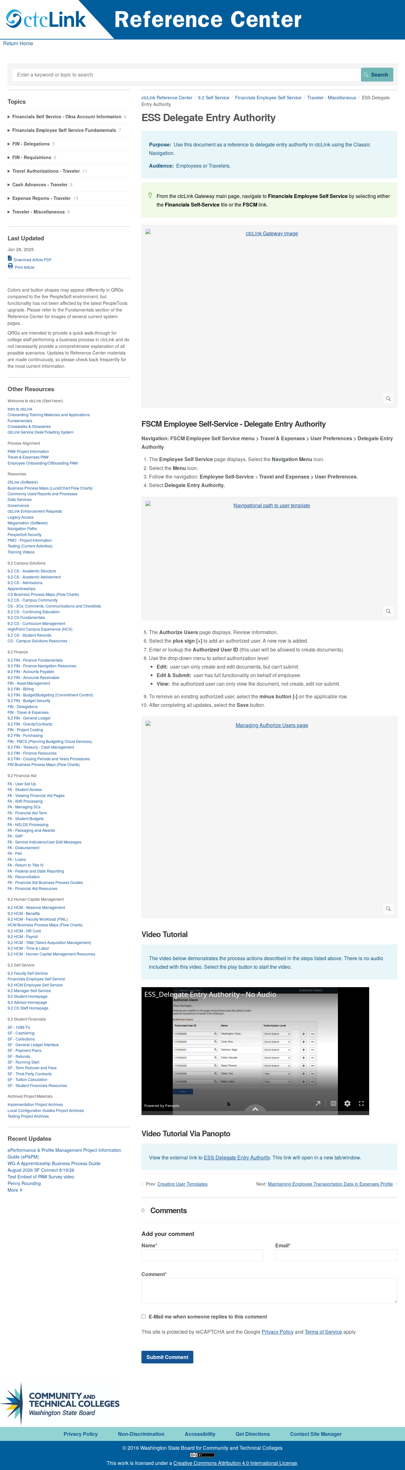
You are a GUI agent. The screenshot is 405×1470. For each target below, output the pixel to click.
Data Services (20, 499)
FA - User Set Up (22, 783)
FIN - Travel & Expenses (28, 712)
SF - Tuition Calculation (27, 1079)
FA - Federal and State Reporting (36, 871)
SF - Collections (21, 1038)
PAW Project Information (28, 451)
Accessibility (200, 1433)
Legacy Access (21, 517)
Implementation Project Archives (35, 1104)
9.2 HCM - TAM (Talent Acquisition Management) (49, 942)
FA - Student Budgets (26, 818)
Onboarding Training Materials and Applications (49, 414)
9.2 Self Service (213, 97)
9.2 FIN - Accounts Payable (31, 671)
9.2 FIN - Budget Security (29, 700)
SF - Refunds (19, 1056)
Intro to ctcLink (20, 408)
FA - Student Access (25, 789)
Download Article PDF (33, 259)
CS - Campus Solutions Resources (37, 640)
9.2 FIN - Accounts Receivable (33, 677)
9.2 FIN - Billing (21, 688)
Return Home (18, 43)
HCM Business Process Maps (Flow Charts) (45, 924)
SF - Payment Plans (24, 1050)
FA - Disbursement (23, 847)
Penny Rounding (24, 1183)
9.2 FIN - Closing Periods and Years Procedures (49, 758)
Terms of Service (323, 1331)
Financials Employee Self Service (268, 97)
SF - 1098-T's (19, 1027)
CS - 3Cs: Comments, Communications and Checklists (54, 605)
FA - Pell (15, 853)
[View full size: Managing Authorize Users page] (269, 817)
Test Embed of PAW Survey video (41, 1176)
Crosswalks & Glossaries (29, 426)
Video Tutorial (164, 934)
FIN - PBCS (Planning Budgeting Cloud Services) (50, 741)
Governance (18, 505)
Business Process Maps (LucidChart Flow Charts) (50, 488)
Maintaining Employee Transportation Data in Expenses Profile (330, 1184)
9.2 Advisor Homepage (27, 1002)
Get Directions (253, 1433)
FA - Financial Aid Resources (32, 888)
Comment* (154, 1274)
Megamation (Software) (28, 522)
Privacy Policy (278, 1331)
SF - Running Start (23, 1062)
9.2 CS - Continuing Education (34, 611)
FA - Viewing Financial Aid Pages (36, 795)
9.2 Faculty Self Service (28, 973)
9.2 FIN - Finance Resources (32, 753)
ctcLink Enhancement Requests (35, 511)
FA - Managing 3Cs (24, 806)
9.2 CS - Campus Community (33, 599)
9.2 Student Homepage (27, 996)
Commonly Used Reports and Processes (43, 493)
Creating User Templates (183, 1184)
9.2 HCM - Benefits (24, 913)
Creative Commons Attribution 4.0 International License (235, 1463)
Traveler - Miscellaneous (331, 97)
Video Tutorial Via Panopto (185, 1133)
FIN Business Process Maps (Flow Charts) (44, 764)
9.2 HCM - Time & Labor (28, 948)
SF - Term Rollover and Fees (32, 1067)
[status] (269, 154)
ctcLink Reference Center (166, 97)
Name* (149, 1245)
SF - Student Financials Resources (37, 1085)
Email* (282, 1245)
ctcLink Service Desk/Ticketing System (40, 432)
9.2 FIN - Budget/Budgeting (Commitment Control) (50, 694)
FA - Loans (17, 859)
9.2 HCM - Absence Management (36, 907)
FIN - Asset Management (29, 683)
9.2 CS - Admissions (25, 582)
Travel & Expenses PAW (28, 457)
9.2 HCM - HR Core (24, 930)
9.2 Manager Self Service (29, 990)
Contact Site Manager (316, 1433)
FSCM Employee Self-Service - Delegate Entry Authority (233, 423)
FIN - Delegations (23, 706)
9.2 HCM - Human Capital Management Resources (51, 953)
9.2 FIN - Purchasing (25, 735)
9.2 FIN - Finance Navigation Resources (42, 665)
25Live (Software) (23, 482)
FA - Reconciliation (24, 876)
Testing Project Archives (28, 1116)
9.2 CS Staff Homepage (28, 1007)
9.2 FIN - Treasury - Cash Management (41, 747)
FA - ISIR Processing (25, 801)
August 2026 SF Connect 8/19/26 (41, 1170)
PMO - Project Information (30, 540)
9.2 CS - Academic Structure (32, 570)
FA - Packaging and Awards (31, 830)
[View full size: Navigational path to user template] (269, 558)
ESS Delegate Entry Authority (237, 1157)
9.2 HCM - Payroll (23, 936)
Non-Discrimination (141, 1433)
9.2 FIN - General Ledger (29, 717)
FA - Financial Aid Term (27, 812)
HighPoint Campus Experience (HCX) (40, 629)
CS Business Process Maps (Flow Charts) (43, 594)
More (13, 1190)
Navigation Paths (22, 528)
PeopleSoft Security (24, 534)
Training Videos (21, 551)
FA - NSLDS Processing (28, 824)
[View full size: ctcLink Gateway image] (269, 316)
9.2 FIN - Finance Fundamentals (35, 660)
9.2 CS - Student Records (29, 635)
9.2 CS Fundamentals (26, 617)
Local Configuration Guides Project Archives (46, 1110)
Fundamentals (20, 420)
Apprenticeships (21, 588)
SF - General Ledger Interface (33, 1044)
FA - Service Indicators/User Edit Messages (44, 841)
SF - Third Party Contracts (30, 1073)
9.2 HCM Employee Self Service (35, 984)
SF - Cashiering (21, 1032)
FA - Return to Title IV (26, 865)
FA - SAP (15, 835)
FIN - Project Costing (25, 729)
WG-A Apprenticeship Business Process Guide (54, 1163)
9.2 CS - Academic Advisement (34, 576)
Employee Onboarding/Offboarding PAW (43, 463)
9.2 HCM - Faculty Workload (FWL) (38, 919)
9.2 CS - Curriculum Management (36, 623)
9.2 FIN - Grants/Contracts (30, 723)
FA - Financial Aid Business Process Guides (45, 882)
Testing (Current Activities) (30, 545)
